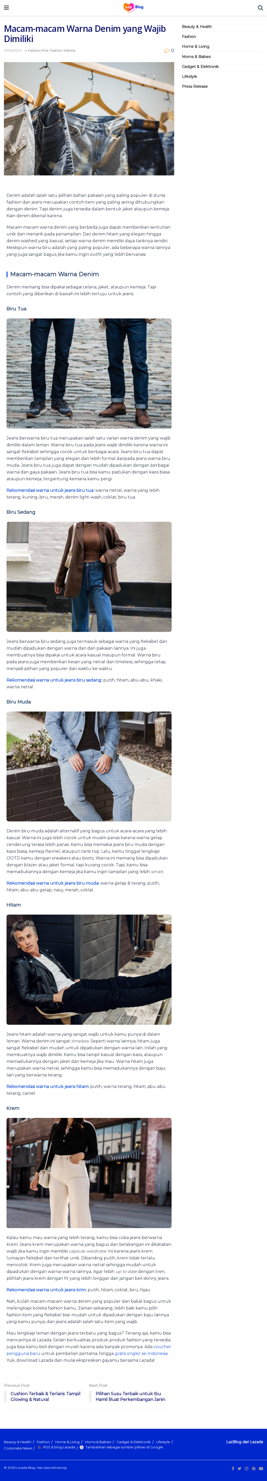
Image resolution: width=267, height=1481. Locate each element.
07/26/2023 (13, 50)
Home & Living (195, 46)
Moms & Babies (196, 56)
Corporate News (18, 1448)
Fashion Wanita (62, 50)
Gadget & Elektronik (200, 66)
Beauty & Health (197, 26)
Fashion (189, 36)
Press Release (195, 86)
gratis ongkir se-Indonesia (141, 1353)
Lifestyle (189, 76)
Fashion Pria (38, 50)
